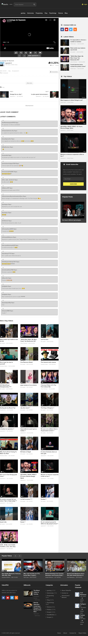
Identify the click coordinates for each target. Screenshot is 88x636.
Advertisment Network (66, 596)
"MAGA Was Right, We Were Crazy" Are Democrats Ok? (76, 57)
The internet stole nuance (48, 362)
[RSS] (75, 29)
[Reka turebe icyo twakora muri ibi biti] (9, 331)
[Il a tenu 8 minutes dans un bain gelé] (50, 443)
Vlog (45, 13)
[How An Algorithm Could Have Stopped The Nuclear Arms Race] (28, 605)
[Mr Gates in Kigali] (29, 443)
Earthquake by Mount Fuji (7, 408)
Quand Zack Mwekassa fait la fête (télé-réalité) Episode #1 (75, 574)
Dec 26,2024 (3, 71)
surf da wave (44, 339)
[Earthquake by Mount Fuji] (9, 399)
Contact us (65, 593)
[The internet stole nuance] (50, 353)
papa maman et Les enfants (28, 385)
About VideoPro (66, 590)
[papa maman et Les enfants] (29, 376)
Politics (49, 609)
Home (59, 633)
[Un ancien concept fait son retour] (9, 490)
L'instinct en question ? (7, 429)
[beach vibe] (9, 513)
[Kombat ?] (50, 490)
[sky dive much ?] (29, 399)
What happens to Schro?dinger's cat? (71, 100)
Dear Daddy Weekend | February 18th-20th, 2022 (11, 574)
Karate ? (22, 522)
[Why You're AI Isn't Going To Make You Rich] (9, 443)
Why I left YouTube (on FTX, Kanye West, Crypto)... (32, 574)
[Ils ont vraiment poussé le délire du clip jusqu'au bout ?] (50, 513)
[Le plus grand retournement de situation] (45, 96)
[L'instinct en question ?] (9, 420)
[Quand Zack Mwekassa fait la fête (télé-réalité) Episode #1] (76, 566)
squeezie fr (8, 63)
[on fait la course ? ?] (29, 490)
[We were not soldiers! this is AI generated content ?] (50, 420)
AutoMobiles (50, 614)
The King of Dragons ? (47, 408)
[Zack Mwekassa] (77, 594)
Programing (39, 13)
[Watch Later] (31, 52)
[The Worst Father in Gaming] (28, 593)
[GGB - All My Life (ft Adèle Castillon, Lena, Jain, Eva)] (9, 536)
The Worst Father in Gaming (37, 592)
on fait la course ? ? (26, 499)
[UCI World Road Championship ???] (9, 376)
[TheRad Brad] (77, 617)
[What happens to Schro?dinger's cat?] (73, 88)
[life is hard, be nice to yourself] (9, 353)
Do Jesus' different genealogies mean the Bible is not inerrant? (71, 220)
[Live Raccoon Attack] (29, 353)
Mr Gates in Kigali (25, 451)
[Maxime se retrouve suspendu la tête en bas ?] (50, 466)
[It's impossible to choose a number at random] (64, 42)
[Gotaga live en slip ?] (14, 96)
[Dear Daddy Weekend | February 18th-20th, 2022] (11, 566)
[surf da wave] (50, 331)
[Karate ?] (29, 513)
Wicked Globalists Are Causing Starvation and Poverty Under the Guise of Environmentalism (54, 574)
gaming (23, 13)
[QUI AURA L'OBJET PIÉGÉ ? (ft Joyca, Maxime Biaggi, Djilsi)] (29, 466)
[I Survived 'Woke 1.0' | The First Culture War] (50, 376)
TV (35, 52)
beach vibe (3, 522)
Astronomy (30, 13)
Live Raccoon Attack (26, 362)
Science (60, 13)
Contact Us (73, 633)
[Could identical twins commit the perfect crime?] (64, 67)
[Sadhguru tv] (77, 606)
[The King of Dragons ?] (50, 399)
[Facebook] (62, 29)
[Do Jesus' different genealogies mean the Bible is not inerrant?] (73, 210)
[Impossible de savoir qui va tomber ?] (29, 420)
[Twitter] (71, 29)
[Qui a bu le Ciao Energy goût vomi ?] (9, 466)
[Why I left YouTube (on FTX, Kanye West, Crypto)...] (33, 566)
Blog (66, 13)
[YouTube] (66, 29)
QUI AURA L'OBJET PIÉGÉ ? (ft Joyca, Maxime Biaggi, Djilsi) (28, 476)
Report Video (82, 633)
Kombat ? (43, 499)
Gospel (49, 612)
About (65, 633)
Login (85, 4)
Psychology (52, 13)
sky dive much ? (25, 408)
